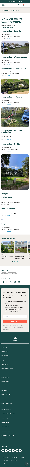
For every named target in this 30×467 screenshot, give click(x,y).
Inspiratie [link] (6, 10)
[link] (3, 5)
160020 (9, 151)
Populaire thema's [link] (6, 409)
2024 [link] (4, 273)
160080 (9, 231)
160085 (9, 104)
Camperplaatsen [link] (15, 10)
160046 (9, 139)
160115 (8, 215)
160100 (9, 64)
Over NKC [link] (4, 347)
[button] (23, 5)
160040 (9, 75)
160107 (9, 38)
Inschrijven (14, 321)
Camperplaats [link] (11, 273)
